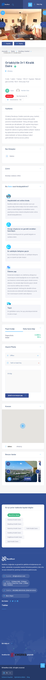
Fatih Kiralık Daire (32, 528)
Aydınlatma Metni (19, 677)
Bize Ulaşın (9, 596)
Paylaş (20, 43)
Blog (28, 677)
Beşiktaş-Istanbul (23, 51)
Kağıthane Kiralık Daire (15, 537)
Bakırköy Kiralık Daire (14, 528)
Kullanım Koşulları (7, 677)
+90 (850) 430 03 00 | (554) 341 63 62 (24, 590)
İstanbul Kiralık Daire (14, 520)
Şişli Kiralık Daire (13, 541)
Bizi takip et (5, 643)
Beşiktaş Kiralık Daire (14, 524)
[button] (38, 471)
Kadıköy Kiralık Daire (14, 533)
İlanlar (13, 51)
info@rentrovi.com (19, 576)
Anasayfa (4, 51)
